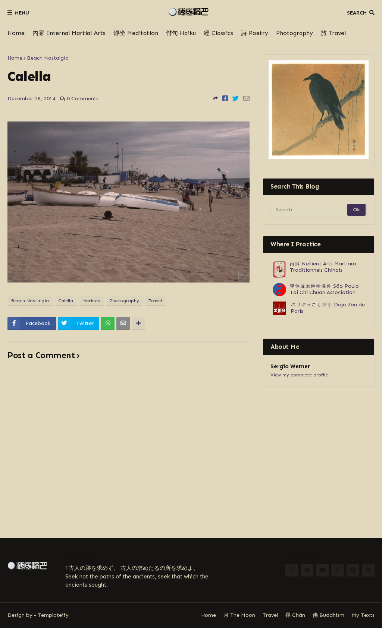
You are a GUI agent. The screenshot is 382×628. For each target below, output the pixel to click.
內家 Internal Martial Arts (69, 33)
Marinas (91, 300)
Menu (22, 13)
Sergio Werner (290, 366)
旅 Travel (333, 33)
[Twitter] (235, 98)
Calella (65, 300)
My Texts (363, 615)
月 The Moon (239, 615)
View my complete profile (299, 375)
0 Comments (82, 98)
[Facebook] (225, 98)
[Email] (246, 98)
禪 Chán (295, 615)
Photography (294, 33)
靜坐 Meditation (135, 33)
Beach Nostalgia (48, 58)
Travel (155, 300)
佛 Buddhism (328, 615)
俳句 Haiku (181, 33)
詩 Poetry (254, 33)
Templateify (53, 615)
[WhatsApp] (108, 323)
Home (16, 33)
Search (357, 13)
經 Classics (218, 33)
